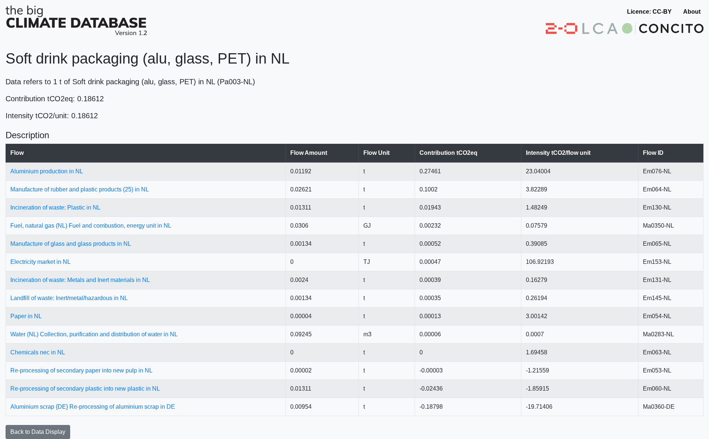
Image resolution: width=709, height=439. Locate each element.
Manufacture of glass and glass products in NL (70, 244)
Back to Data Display (37, 432)
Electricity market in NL (40, 262)
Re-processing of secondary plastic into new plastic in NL (85, 388)
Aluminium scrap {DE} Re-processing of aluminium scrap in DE (92, 407)
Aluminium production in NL (46, 171)
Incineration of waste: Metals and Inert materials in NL (80, 280)
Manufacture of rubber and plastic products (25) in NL (79, 189)
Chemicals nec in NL (37, 352)
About (692, 11)
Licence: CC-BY (649, 11)
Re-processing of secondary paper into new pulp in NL (81, 370)
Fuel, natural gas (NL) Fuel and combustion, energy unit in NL (90, 225)
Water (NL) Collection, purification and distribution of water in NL (94, 334)
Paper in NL (26, 316)
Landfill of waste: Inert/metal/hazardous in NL (69, 298)
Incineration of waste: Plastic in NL (55, 207)
